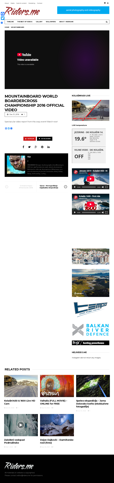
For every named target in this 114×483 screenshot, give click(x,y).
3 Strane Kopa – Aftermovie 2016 (26, 187)
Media (12, 3)
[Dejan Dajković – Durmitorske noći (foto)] (57, 425)
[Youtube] (107, 3)
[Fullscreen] (106, 187)
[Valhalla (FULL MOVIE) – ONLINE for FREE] (57, 386)
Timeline (10, 22)
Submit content (21, 3)
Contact (39, 3)
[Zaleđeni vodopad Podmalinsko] (21, 425)
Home (7, 27)
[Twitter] (2, 18)
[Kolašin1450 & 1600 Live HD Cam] (21, 386)
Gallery (39, 22)
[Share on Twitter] (29, 147)
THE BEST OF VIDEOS (24, 22)
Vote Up (30, 138)
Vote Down (46, 138)
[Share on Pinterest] (42, 147)
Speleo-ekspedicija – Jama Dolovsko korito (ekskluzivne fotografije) (92, 403)
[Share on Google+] (36, 147)
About (7, 3)
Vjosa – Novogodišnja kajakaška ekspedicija (49, 187)
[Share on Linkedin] (48, 147)
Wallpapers (51, 22)
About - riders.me (66, 22)
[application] (90, 178)
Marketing (31, 3)
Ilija (29, 157)
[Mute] (103, 187)
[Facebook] (105, 3)
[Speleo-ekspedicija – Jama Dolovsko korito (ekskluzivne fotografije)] (93, 386)
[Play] (75, 187)
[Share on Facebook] (23, 147)
